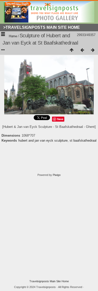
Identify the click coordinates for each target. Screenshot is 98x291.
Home (13, 36)
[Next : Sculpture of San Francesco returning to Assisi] (92, 50)
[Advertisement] (49, 228)
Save (60, 119)
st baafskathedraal (83, 140)
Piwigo (57, 174)
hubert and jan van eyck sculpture (43, 140)
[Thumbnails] (71, 50)
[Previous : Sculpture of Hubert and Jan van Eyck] (82, 50)
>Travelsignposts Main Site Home (41, 27)
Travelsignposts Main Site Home (49, 281)
